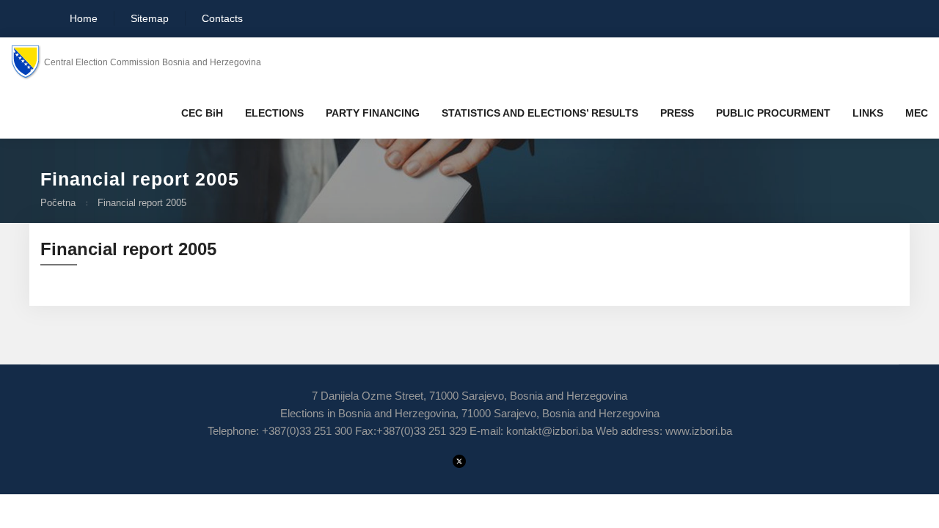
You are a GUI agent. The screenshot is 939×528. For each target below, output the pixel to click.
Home (82, 18)
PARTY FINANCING (373, 113)
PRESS (677, 113)
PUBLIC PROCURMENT (773, 113)
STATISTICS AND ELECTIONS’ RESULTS (540, 113)
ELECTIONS (274, 113)
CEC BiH (202, 113)
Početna (58, 202)
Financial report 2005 (142, 202)
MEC (916, 113)
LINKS (867, 113)
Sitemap (150, 18)
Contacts (222, 18)
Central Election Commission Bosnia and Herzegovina (152, 62)
